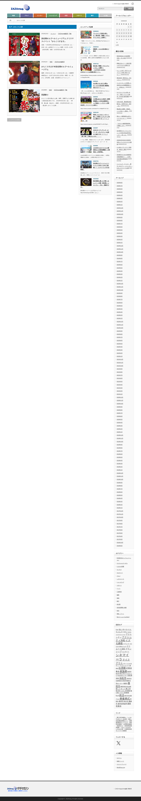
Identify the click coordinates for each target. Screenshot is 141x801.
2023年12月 (120, 283)
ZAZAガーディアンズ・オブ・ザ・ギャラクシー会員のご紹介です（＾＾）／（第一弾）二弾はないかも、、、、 (95, 133)
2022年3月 (119, 350)
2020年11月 (120, 400)
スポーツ (79, 15)
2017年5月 (119, 533)
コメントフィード (121, 764)
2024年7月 (119, 261)
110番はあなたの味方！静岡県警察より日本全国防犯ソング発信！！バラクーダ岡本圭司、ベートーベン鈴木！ (95, 102)
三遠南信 (119, 591)
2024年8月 (119, 258)
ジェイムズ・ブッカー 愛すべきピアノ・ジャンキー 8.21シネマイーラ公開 (125, 166)
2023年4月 (119, 309)
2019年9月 (119, 444)
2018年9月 (119, 482)
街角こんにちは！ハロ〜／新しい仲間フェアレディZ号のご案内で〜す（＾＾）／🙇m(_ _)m (95, 118)
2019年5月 (119, 457)
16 (131, 33)
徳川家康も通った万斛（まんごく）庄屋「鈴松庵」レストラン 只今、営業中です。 (95, 184)
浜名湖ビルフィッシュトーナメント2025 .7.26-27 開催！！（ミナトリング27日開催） (95, 166)
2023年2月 (119, 315)
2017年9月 (119, 520)
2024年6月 (119, 264)
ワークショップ (124, 665)
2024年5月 (119, 268)
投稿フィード (120, 761)
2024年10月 (120, 252)
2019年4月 (119, 460)
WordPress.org (121, 767)
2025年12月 (120, 208)
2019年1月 (119, 470)
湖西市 (125, 683)
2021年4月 (119, 384)
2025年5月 (119, 230)
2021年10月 (120, 365)
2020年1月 (119, 432)
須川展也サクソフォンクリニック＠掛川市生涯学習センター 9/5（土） (124, 133)
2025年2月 (119, 239)
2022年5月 (119, 343)
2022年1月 (119, 356)
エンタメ (39, 15)
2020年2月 (119, 429)
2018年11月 (120, 476)
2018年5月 (119, 495)
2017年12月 (120, 511)
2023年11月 (120, 286)
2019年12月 (120, 435)
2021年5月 (119, 381)
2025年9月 (119, 217)
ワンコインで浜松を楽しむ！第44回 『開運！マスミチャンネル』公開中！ (101, 35)
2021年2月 (119, 391)
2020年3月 (119, 425)
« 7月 (117, 45)
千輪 (70, 33)
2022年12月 (120, 321)
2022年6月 (119, 340)
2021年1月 (119, 394)
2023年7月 (119, 299)
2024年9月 (119, 255)
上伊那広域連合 (127, 724)
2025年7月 (119, 223)
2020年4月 (119, 422)
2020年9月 (119, 406)
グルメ (27, 15)
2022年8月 (119, 334)
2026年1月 (119, 204)
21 (126, 36)
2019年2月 (119, 466)
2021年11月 (120, 362)
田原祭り (44, 95)
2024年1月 (119, 280)
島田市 (129, 671)
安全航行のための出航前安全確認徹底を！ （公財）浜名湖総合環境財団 (124, 156)
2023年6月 (119, 302)
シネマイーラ (120, 579)
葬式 (127, 698)
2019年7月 (119, 451)
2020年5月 (119, 419)
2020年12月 (120, 397)
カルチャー (120, 572)
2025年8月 (119, 220)
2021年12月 (120, 359)
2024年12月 (120, 245)
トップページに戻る (14, 119)
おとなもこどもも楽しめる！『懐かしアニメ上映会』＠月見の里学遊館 (123, 94)
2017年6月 (119, 530)
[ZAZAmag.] (20, 10)
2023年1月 (119, 318)
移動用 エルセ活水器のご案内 (101, 50)
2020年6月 (119, 416)
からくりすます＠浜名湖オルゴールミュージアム (57, 68)
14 (126, 33)
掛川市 (118, 673)
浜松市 (122, 678)
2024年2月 (119, 277)
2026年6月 (119, 189)
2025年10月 (120, 214)
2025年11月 (120, 211)
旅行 (92, 15)
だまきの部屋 (120, 566)
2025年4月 (119, 233)
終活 (121, 695)
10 (117, 33)
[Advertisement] (68, 7)
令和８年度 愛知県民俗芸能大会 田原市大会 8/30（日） (124, 103)
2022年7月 (119, 337)
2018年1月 (119, 507)
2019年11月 (120, 438)
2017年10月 (120, 517)
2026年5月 (119, 192)
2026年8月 (119, 182)
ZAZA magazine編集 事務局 (121, 3)
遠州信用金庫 (122, 704)
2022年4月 (119, 346)
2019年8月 (119, 447)
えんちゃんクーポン (122, 563)
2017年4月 (119, 536)
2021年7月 (119, 375)
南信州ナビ (120, 725)
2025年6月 (119, 226)
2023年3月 (119, 312)
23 (131, 36)
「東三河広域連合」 (121, 717)
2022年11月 (120, 324)
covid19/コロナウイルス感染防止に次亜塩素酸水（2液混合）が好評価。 (101, 150)
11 (119, 33)
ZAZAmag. (69, 799)
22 (128, 36)
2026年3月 (119, 198)
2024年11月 (120, 249)
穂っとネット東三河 (123, 689)
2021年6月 (119, 378)
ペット (118, 588)
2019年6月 (119, 454)
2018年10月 (120, 479)
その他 (106, 15)
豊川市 (126, 701)
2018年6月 (119, 492)
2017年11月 (120, 514)
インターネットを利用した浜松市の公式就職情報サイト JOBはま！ (124, 85)
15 (128, 33)
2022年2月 (119, 353)
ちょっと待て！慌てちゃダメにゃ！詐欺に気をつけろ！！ (124, 72)
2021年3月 (119, 388)
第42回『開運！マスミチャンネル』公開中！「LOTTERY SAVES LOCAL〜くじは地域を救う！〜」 (95, 69)
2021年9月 (119, 368)
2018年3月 (119, 501)
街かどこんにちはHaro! (123, 617)
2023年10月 (120, 290)
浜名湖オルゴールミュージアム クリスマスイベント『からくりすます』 (57, 40)
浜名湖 (129, 675)
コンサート (125, 652)
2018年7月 (119, 488)
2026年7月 (119, 185)
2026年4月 (119, 195)
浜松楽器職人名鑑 (121, 607)
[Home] (10, 20)
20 (124, 36)
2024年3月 (119, 274)
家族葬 (123, 671)
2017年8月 (119, 523)
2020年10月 (120, 403)
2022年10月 (120, 327)
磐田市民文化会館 (126, 686)
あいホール (123, 629)
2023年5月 (119, 305)
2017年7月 (119, 526)
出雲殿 (122, 668)
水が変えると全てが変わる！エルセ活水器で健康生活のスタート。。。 (101, 85)
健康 (118, 595)
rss (132, 4)
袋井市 (121, 701)
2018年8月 (119, 485)
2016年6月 (119, 545)
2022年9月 (119, 331)
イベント (126, 643)
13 (124, 33)
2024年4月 (119, 271)
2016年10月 (120, 542)
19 (121, 36)
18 (119, 36)
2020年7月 (119, 413)
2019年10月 (120, 441)
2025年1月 (119, 242)
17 (117, 36)
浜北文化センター (122, 675)
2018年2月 (119, 504)
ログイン (119, 758)
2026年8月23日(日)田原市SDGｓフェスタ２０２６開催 (124, 142)
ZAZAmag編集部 (63, 33)
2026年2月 (119, 201)
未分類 (118, 604)
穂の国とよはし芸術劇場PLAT (124, 693)
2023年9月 (119, 293)
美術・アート (120, 613)
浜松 (117, 678)
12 (121, 33)
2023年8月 (119, 296)
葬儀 (122, 698)
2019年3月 (119, 463)
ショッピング (53, 15)
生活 (66, 15)
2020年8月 (119, 410)
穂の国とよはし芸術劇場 (123, 691)
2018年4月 (119, 498)
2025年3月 (119, 236)
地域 (13, 15)
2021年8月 (119, 372)
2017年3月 (119, 539)
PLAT (117, 629)
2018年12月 (120, 473)
